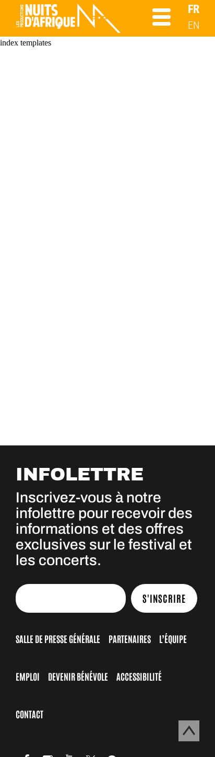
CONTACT (29, 713)
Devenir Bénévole (78, 676)
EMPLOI (28, 676)
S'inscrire (164, 598)
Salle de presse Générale (58, 638)
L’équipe (173, 638)
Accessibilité (139, 676)
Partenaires (130, 638)
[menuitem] (193, 9)
